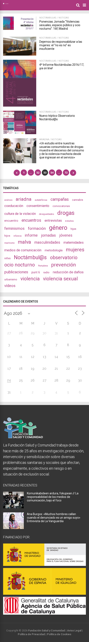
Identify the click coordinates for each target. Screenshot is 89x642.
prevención (63, 265)
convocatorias (61, 206)
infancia (17, 236)
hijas (73, 228)
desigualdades (46, 214)
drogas (66, 213)
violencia (30, 279)
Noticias (64, 17)
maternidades (74, 242)
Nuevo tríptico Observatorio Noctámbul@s (57, 117)
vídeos (10, 285)
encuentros (31, 220)
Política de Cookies (59, 634)
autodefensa (41, 200)
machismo (9, 243)
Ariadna (44, 139)
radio (46, 272)
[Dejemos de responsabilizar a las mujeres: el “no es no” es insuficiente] (19, 54)
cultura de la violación (20, 214)
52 (37, 172)
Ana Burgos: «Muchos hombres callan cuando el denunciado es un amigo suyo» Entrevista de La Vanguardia (53, 517)
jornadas (48, 235)
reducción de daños (68, 272)
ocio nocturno (19, 265)
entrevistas (53, 220)
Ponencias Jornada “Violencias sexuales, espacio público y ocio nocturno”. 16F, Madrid (59, 25)
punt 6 (35, 272)
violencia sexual (60, 279)
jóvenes (65, 235)
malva (24, 242)
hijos (7, 235)
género (58, 227)
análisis (8, 200)
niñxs (7, 258)
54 (52, 172)
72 (66, 172)
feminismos (14, 228)
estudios (69, 221)
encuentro (11, 220)
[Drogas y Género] (5, 3)
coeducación (13, 206)
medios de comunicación (22, 250)
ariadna (23, 199)
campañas (60, 199)
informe (31, 235)
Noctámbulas (47, 17)
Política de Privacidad (31, 634)
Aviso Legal (74, 630)
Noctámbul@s (30, 257)
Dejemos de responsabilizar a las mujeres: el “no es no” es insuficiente (60, 45)
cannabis (77, 199)
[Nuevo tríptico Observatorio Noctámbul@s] (19, 133)
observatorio (63, 257)
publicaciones (16, 272)
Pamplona (43, 265)
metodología (54, 250)
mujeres (75, 250)
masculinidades (47, 242)
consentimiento (37, 206)
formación (37, 228)
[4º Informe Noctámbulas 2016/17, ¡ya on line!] (19, 105)
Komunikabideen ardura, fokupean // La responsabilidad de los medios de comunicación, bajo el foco (52, 497)
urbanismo (10, 279)
